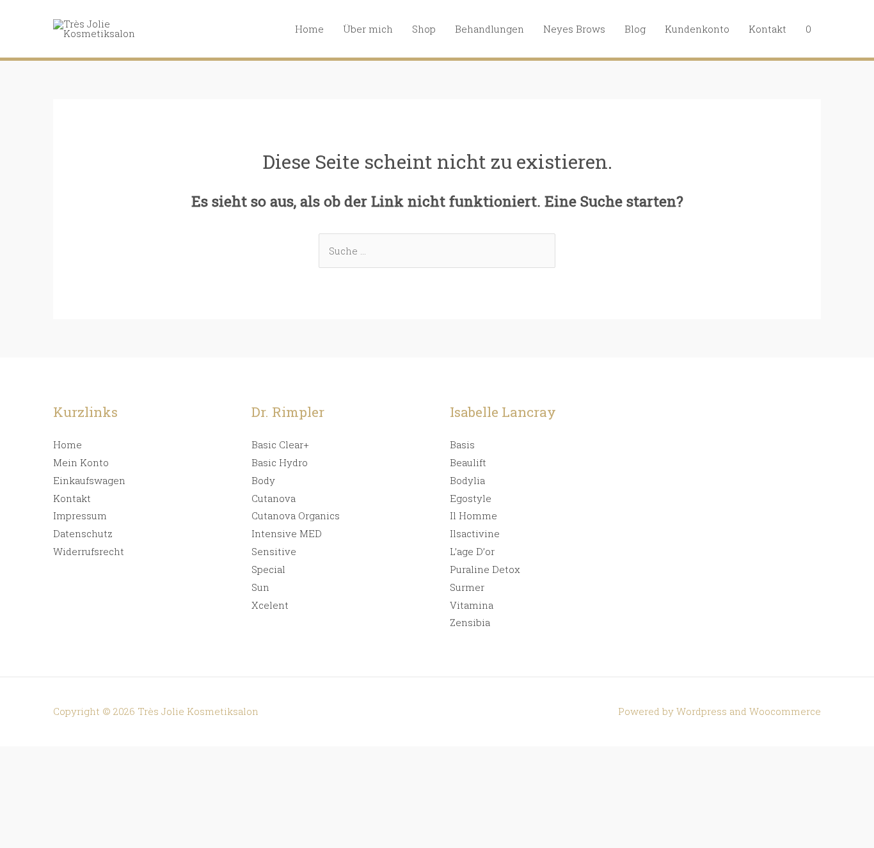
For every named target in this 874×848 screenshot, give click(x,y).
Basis (462, 444)
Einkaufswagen (89, 480)
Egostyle (470, 498)
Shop (424, 28)
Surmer (467, 587)
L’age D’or (472, 551)
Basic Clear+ (280, 444)
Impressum (80, 515)
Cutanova (273, 498)
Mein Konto (81, 462)
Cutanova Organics (295, 515)
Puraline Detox (485, 569)
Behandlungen (489, 28)
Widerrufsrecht (88, 551)
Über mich (368, 28)
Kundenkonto (697, 28)
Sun (260, 587)
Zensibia (470, 622)
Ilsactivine (475, 533)
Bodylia (467, 480)
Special (268, 569)
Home (309, 28)
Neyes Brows (574, 28)
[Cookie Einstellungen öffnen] (96, 838)
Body (263, 480)
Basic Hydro (279, 462)
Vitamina (471, 605)
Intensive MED (286, 533)
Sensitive (273, 551)
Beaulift (468, 462)
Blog (635, 28)
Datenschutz (83, 533)
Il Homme (473, 515)
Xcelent (270, 605)
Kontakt (767, 28)
